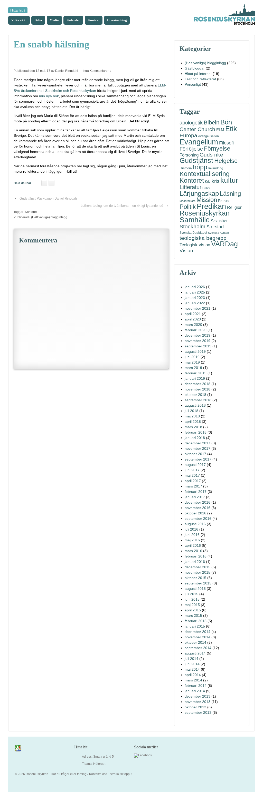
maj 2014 (192, 669)
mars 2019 (193, 368)
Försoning (189, 155)
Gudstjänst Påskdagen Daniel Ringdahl (49, 198)
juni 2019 (192, 357)
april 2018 (193, 421)
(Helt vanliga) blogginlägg (49, 217)
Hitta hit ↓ (17, 10)
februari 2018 (195, 432)
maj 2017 (192, 475)
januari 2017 (195, 497)
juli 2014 (191, 659)
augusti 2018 (195, 405)
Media (54, 20)
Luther (206, 188)
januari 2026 (195, 287)
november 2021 (197, 308)
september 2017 (198, 459)
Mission (206, 200)
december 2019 (197, 335)
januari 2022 (195, 303)
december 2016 (197, 502)
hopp (200, 167)
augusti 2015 (195, 588)
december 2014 (197, 632)
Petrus (223, 201)
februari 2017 (195, 492)
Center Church (197, 129)
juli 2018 (191, 411)
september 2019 (198, 346)
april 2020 (193, 319)
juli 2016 (191, 529)
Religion (234, 207)
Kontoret (31, 212)
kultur (229, 180)
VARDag (224, 244)
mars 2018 (193, 427)
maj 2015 (192, 605)
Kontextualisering (205, 174)
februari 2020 (195, 330)
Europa (188, 135)
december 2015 (197, 567)
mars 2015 (193, 615)
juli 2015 (191, 594)
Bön (226, 122)
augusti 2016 (195, 524)
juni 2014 (192, 664)
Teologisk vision (195, 244)
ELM (220, 130)
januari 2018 (195, 438)
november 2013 (197, 702)
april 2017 (193, 481)
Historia (186, 168)
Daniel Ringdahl (66, 71)
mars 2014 (193, 680)
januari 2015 (195, 626)
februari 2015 (195, 621)
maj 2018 (192, 416)
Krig (208, 181)
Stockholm (192, 226)
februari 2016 (195, 556)
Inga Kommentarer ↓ (97, 71)
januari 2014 (195, 691)
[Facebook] (143, 756)
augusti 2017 (195, 465)
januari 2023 (195, 298)
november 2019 (197, 341)
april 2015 (193, 610)
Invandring (215, 168)
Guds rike (211, 155)
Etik (231, 128)
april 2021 (193, 314)
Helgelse (226, 160)
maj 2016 (192, 540)
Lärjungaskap (199, 193)
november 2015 (197, 572)
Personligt (193, 84)
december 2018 (197, 384)
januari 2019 (195, 378)
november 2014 (197, 637)
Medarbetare (187, 200)
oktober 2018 (195, 395)
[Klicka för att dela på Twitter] (51, 183)
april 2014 (193, 675)
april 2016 (193, 545)
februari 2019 (195, 373)
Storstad (215, 226)
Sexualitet (219, 221)
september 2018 (198, 400)
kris (215, 181)
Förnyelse (217, 148)
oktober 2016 (195, 513)
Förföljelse (191, 149)
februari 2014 (195, 685)
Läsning (230, 194)
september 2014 (198, 648)
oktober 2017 (195, 454)
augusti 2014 (195, 653)
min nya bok (49, 96)
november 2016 (197, 508)
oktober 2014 (195, 642)
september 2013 (198, 712)
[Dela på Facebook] (44, 183)
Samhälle (195, 219)
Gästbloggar (195, 68)
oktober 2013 (195, 707)
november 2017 (197, 448)
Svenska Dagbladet (193, 232)
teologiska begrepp (203, 238)
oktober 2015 (195, 578)
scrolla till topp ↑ (121, 774)
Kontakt (93, 20)
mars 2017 (193, 486)
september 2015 (198, 583)
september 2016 (198, 518)
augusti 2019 (195, 351)
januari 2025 (195, 292)
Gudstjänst (196, 160)
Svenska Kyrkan (218, 232)
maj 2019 (192, 362)
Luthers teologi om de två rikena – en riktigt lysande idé (122, 206)
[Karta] (18, 748)
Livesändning (117, 20)
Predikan (211, 206)
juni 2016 (192, 535)
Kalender (73, 20)
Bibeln (211, 122)
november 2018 (197, 389)
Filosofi (226, 142)
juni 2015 (192, 599)
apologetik (191, 122)
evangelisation (208, 136)
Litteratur (190, 187)
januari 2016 (195, 562)
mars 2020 (193, 324)
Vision (186, 250)
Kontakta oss (98, 774)
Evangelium (199, 141)
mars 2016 (193, 551)
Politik (188, 206)
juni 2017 (192, 470)
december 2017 (197, 443)
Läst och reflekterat (200, 79)
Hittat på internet (198, 74)
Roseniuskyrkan (205, 213)
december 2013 (197, 696)
